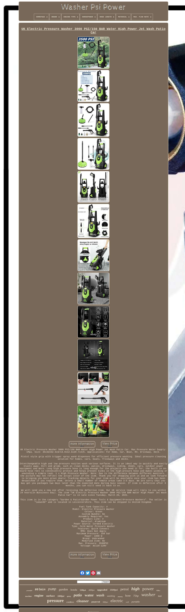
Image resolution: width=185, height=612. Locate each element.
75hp (136, 595)
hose (128, 595)
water (89, 595)
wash (100, 595)
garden (63, 589)
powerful (29, 590)
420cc (158, 590)
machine (28, 596)
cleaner (83, 601)
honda (74, 589)
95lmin (40, 589)
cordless (70, 602)
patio (78, 595)
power (148, 588)
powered (95, 602)
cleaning (120, 596)
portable (136, 601)
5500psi (83, 590)
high (135, 588)
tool (160, 596)
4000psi (92, 590)
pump (52, 589)
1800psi (60, 596)
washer (148, 594)
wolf (127, 602)
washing (111, 596)
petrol (124, 589)
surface (50, 595)
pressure (55, 600)
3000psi (105, 602)
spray (69, 596)
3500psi (114, 590)
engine (38, 595)
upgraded (102, 589)
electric (117, 600)
